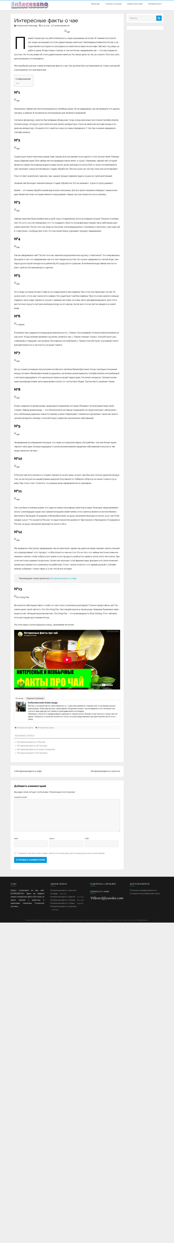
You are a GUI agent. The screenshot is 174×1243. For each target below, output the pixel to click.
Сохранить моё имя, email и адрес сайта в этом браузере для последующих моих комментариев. (61, 853)
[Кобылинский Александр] (21, 711)
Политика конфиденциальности (143, 890)
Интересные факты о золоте (105, 771)
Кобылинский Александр (26, 26)
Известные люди (135, 4)
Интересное (154, 4)
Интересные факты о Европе (62, 897)
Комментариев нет (61, 26)
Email (52, 839)
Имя (16, 839)
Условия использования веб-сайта (145, 894)
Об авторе (19, 698)
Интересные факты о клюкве (62, 900)
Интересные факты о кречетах (63, 906)
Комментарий (21, 797)
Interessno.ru (142, 920)
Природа (95, 4)
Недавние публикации (35, 698)
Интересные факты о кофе (63, 578)
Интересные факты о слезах (62, 903)
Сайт (87, 839)
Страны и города (113, 4)
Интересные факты (25, 728)
